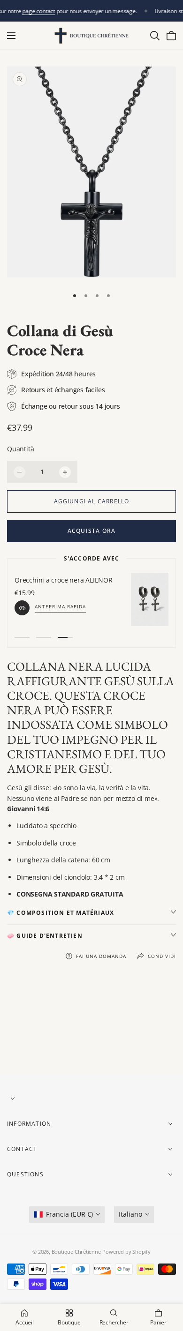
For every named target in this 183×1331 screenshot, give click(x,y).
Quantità (20, 448)
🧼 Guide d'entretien (45, 936)
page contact (39, 11)
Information (29, 1124)
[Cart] (171, 35)
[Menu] (11, 35)
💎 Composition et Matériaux (60, 913)
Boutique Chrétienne (76, 1251)
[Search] (155, 35)
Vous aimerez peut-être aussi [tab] (91, 1024)
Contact (22, 1149)
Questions (25, 1175)
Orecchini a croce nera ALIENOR (64, 580)
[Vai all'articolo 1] (74, 296)
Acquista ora (91, 531)
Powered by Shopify (126, 1251)
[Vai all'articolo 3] (97, 296)
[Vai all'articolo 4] (108, 296)
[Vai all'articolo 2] (86, 296)
